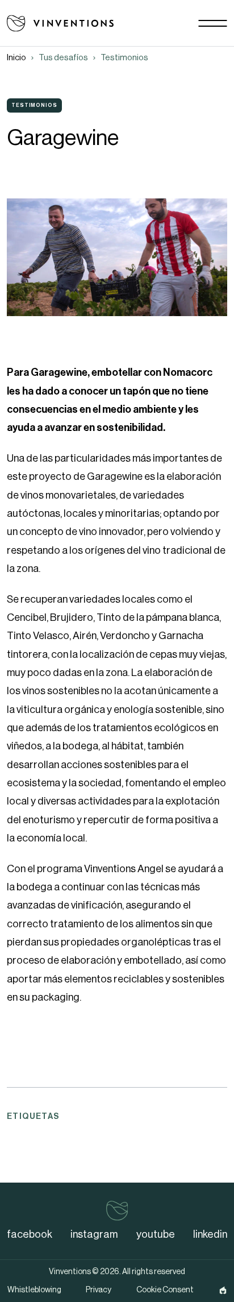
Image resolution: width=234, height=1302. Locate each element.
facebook (29, 1234)
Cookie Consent (165, 1290)
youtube (155, 1234)
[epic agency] (223, 1290)
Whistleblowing (34, 1290)
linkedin (210, 1234)
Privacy (98, 1290)
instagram (94, 1234)
